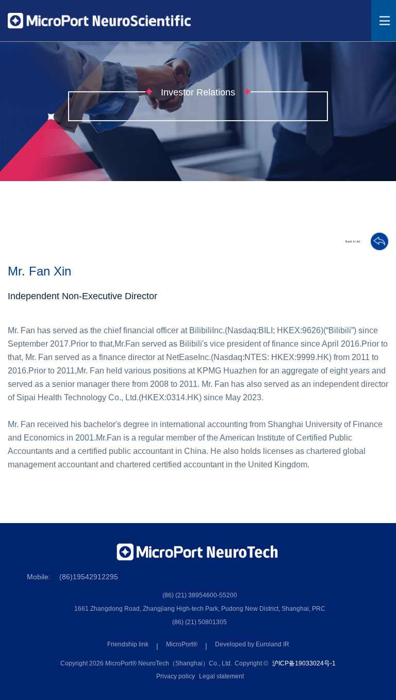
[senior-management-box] (374, 242)
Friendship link (127, 644)
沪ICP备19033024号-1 (304, 663)
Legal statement (221, 676)
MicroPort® (181, 644)
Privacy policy (175, 676)
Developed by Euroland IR (252, 644)
